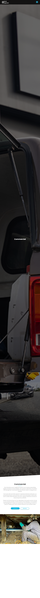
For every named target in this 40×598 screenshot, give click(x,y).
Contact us (15, 508)
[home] (5, 2)
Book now (25, 508)
